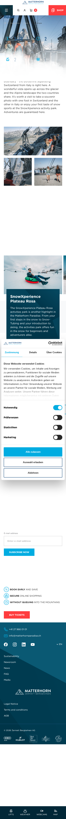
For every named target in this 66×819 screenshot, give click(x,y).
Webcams (42, 814)
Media (7, 679)
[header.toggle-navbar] (6, 10)
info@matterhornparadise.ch (25, 635)
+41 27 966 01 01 (18, 629)
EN (60, 644)
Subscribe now (19, 552)
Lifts (11, 814)
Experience (15, 23)
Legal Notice (11, 703)
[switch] (57, 417)
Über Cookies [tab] (54, 352)
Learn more (12, 492)
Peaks (26, 23)
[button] (19, 10)
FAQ (6, 673)
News (7, 668)
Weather (25, 814)
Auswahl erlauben (33, 462)
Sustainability (11, 656)
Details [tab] (33, 352)
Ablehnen (33, 472)
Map (55, 814)
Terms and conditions (16, 709)
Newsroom (10, 662)
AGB (6, 715)
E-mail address (11, 533)
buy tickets (17, 614)
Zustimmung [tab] (12, 352)
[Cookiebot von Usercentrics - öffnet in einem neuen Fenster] (48, 343)
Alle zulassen (33, 451)
